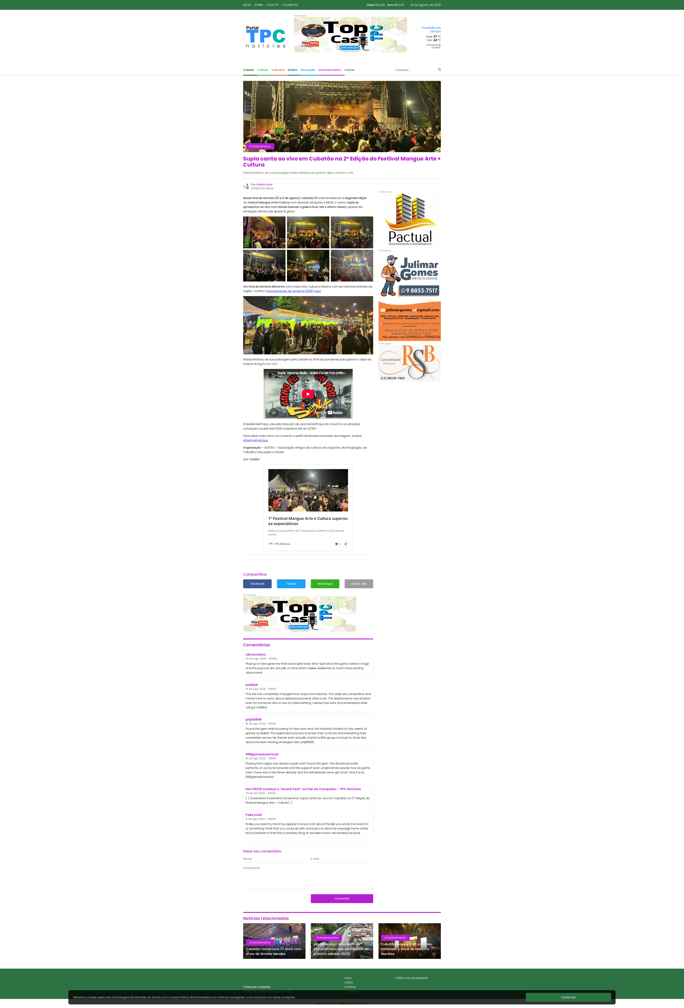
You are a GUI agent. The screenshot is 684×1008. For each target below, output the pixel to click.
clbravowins (254, 673)
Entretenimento (330, 70)
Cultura (262, 70)
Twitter (291, 584)
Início (247, 5)
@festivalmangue (255, 440)
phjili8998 (307, 742)
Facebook (257, 584)
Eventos (272, 5)
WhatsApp (325, 584)
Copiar (359, 584)
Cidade (248, 70)
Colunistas (290, 5)
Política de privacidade (411, 978)
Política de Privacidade (194, 997)
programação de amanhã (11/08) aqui (294, 291)
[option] (350, 35)
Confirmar (568, 997)
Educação (308, 70)
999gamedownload (260, 777)
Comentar (342, 898)
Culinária (277, 70)
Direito (292, 70)
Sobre (259, 5)
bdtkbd (262, 707)
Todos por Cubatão (256, 987)
